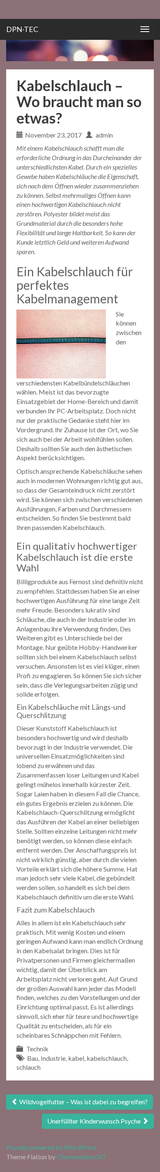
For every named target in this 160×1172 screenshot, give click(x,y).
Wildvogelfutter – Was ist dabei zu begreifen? (83, 1101)
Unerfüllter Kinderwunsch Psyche (94, 1121)
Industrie (53, 1058)
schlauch (28, 1067)
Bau (32, 1058)
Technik (37, 1049)
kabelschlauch (107, 1058)
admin (104, 135)
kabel (76, 1058)
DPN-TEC (22, 29)
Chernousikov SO (81, 1157)
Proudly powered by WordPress (51, 1147)
